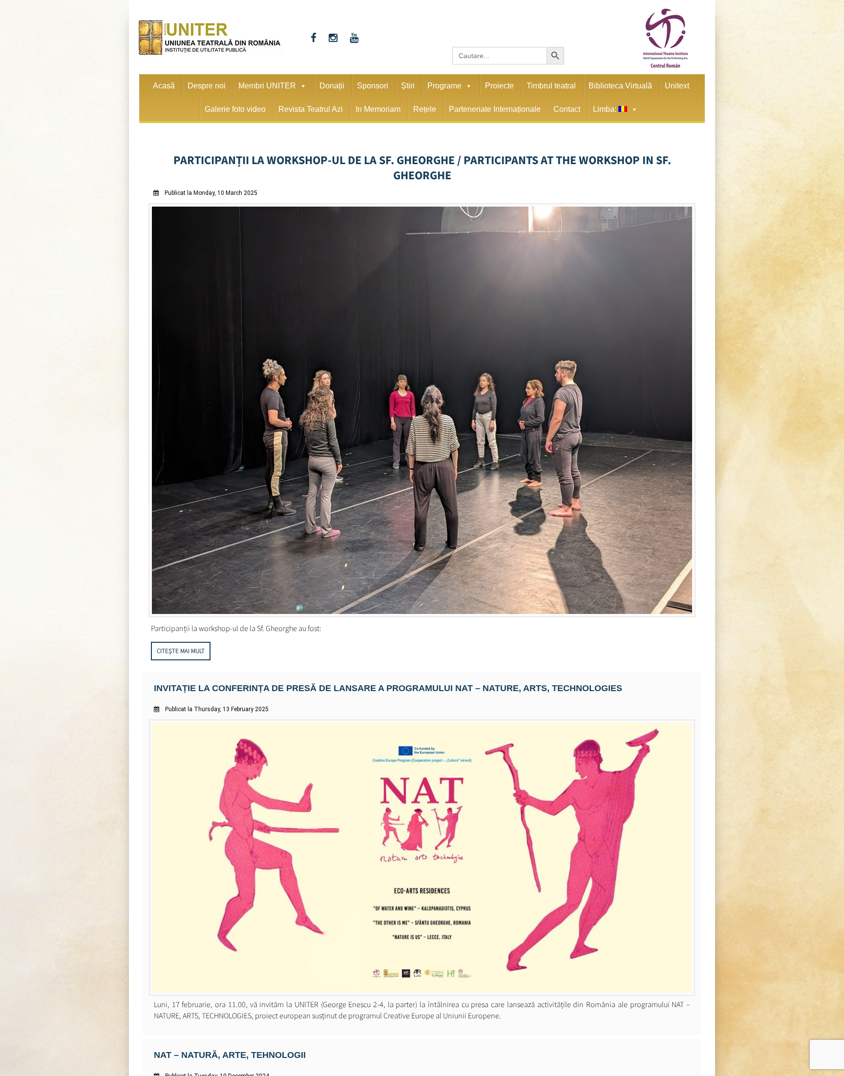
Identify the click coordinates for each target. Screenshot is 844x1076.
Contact (566, 109)
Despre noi (207, 86)
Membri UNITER (267, 86)
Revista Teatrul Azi (310, 109)
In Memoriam (378, 109)
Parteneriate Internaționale (495, 109)
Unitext (677, 86)
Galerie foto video (235, 109)
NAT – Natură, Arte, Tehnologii (222, 1035)
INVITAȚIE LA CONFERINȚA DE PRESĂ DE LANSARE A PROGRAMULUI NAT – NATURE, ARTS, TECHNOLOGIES (364, 669)
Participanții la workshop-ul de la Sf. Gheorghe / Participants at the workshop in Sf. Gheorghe (422, 158)
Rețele (424, 109)
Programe (444, 86)
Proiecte (499, 86)
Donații (331, 86)
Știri (408, 86)
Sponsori (372, 86)
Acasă (164, 86)
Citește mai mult (181, 632)
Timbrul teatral (551, 86)
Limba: (605, 109)
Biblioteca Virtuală (620, 86)
